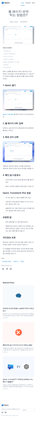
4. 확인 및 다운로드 (8, 59)
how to (16, 261)
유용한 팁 (5, 64)
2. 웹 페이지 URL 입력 (9, 53)
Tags (2, 258)
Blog (22, 3)
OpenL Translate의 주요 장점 (11, 62)
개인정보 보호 (7, 67)
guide (22, 261)
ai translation (6, 261)
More (33, 3)
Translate (28, 3)
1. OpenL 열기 (7, 51)
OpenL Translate (8, 114)
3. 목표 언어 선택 (8, 56)
